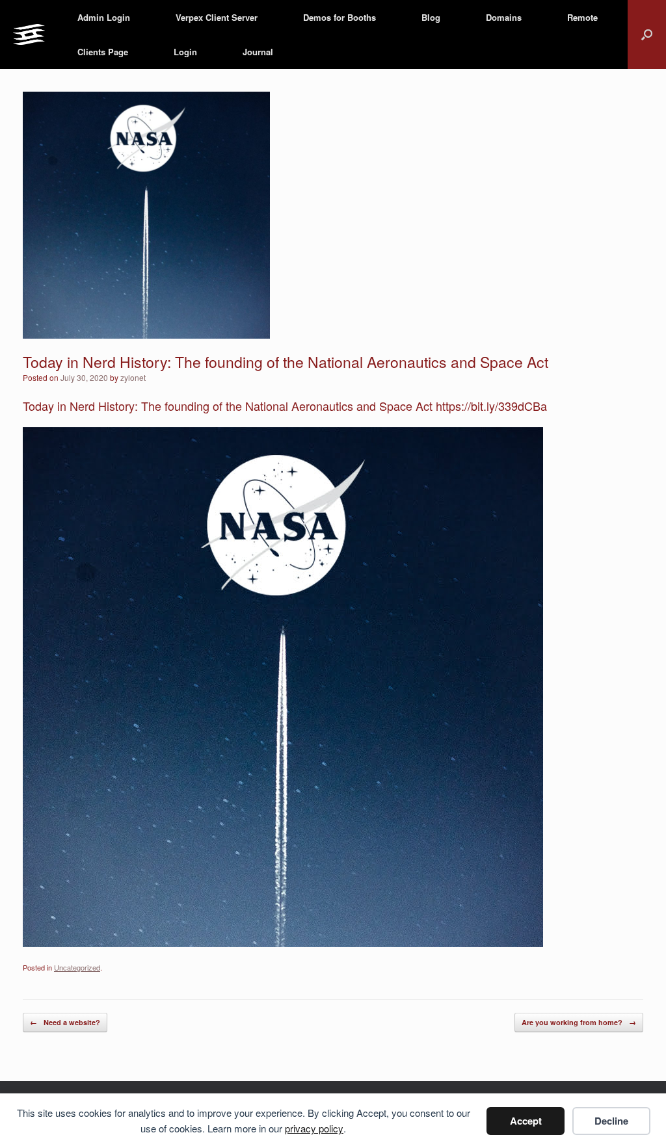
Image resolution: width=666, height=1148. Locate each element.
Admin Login (103, 17)
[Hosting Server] (29, 35)
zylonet (133, 377)
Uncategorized (77, 967)
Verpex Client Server (217, 17)
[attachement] (283, 941)
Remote (582, 17)
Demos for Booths (339, 17)
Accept (526, 1121)
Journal (258, 52)
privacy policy (314, 1128)
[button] (647, 34)
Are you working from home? (579, 1022)
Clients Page (102, 52)
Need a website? (65, 1022)
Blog (430, 17)
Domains (504, 17)
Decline (611, 1121)
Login (185, 52)
